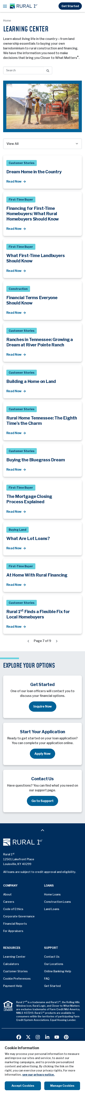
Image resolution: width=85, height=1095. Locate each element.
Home (7, 20)
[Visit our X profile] (28, 1036)
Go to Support (42, 801)
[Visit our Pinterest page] (66, 1036)
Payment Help (12, 986)
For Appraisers (13, 931)
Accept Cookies (22, 1085)
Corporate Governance (19, 916)
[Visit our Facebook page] (18, 1036)
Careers (8, 901)
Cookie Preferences (17, 978)
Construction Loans (57, 901)
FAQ (46, 978)
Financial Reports (15, 923)
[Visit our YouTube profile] (56, 1036)
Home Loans (52, 894)
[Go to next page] (57, 641)
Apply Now (42, 754)
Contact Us (52, 956)
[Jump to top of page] (42, 830)
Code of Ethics (13, 909)
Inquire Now (42, 706)
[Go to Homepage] (42, 842)
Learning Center (14, 956)
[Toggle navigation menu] (5, 6)
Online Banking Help (57, 971)
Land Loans (51, 909)
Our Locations (53, 964)
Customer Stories (15, 971)
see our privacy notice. (38, 1074)
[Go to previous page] (28, 641)
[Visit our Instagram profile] (37, 1036)
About (7, 894)
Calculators (11, 964)
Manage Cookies (62, 1085)
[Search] (48, 70)
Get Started (70, 6)
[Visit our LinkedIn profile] (47, 1036)
